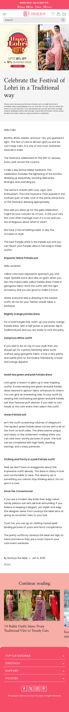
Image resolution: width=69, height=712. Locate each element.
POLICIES (11, 678)
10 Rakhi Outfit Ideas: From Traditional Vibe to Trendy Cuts (26, 628)
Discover (12, 663)
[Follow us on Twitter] (30, 688)
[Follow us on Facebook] (24, 688)
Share (7, 564)
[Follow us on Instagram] (37, 688)
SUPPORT (12, 671)
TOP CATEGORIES (18, 656)
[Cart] (58, 14)
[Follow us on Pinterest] (43, 688)
